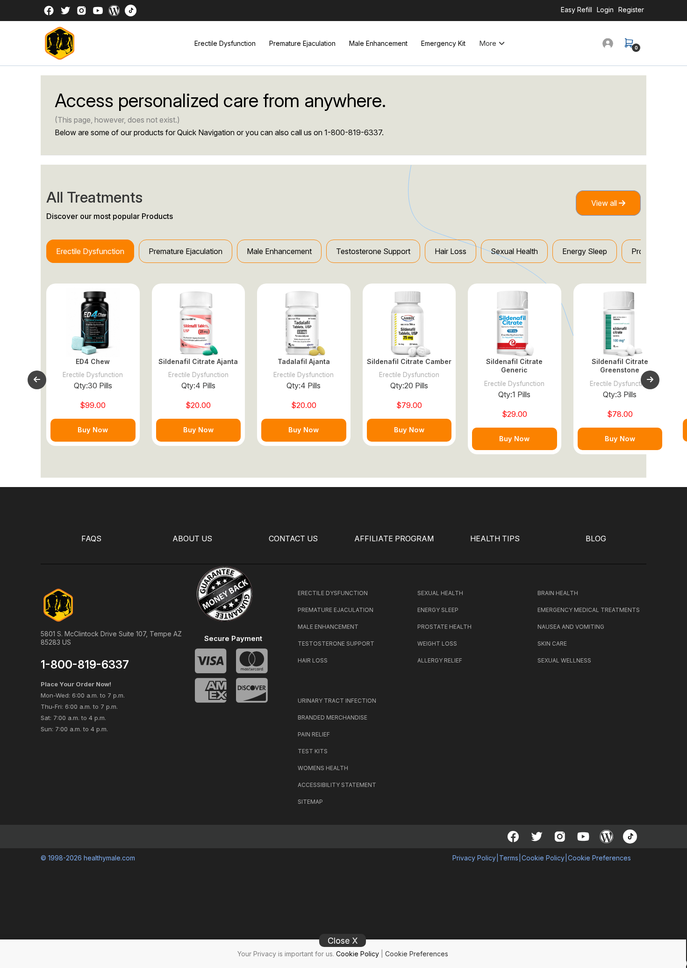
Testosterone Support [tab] (373, 251)
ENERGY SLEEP (437, 609)
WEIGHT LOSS (437, 643)
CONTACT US (293, 538)
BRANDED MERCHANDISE (332, 717)
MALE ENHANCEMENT (328, 626)
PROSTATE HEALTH (444, 626)
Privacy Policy (474, 858)
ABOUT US (192, 538)
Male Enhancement (378, 43)
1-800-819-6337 (353, 132)
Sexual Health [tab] (514, 251)
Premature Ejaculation (302, 43)
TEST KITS (313, 751)
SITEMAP (310, 801)
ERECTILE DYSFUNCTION (333, 593)
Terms (508, 858)
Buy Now (93, 430)
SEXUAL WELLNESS (564, 660)
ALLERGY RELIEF (439, 660)
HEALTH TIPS (495, 538)
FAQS (91, 538)
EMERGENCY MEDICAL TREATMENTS (588, 609)
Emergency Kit (443, 43)
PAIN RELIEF (314, 734)
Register (631, 10)
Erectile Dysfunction (225, 43)
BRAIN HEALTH (557, 593)
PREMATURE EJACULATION (335, 609)
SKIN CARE (552, 643)
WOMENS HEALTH (323, 767)
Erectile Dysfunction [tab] (90, 251)
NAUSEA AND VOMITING (570, 626)
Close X (343, 941)
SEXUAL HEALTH (440, 593)
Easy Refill (576, 10)
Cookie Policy (357, 954)
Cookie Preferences (416, 954)
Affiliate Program (394, 538)
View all (605, 203)
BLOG (596, 538)
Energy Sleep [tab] (584, 251)
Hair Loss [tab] (450, 251)
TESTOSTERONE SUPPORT (336, 643)
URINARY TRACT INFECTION (337, 700)
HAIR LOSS (313, 660)
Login (605, 10)
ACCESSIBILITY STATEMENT (337, 784)
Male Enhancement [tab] (279, 251)
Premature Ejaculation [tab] (185, 251)
